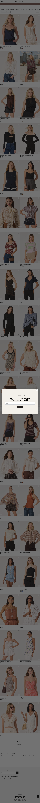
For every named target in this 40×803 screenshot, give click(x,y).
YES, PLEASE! (20, 406)
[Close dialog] (37, 390)
